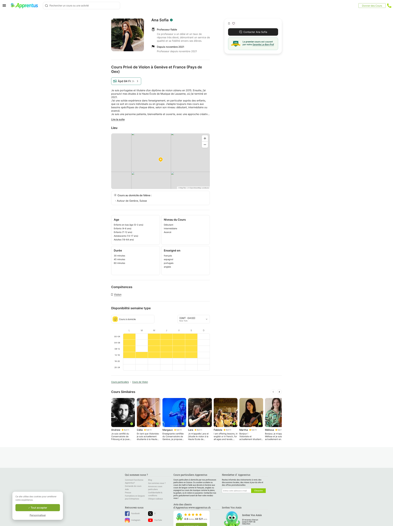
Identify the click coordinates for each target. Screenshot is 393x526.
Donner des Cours (372, 5)
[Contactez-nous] (389, 5)
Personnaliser (38, 515)
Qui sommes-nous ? (157, 483)
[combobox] (81, 5)
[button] (233, 23)
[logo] (25, 5)
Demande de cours (133, 486)
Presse (128, 492)
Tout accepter (38, 507)
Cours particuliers (120, 382)
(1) (128, 430)
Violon (117, 294)
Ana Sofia (160, 20)
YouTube (158, 520)
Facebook (135, 513)
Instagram (135, 520)
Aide (127, 489)
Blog (150, 480)
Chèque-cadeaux (155, 499)
